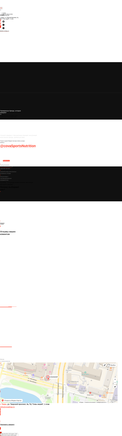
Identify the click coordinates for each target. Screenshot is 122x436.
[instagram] (3, 22)
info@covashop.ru (4, 31)
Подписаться (6, 160)
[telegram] (3, 28)
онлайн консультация (6, 166)
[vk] (3, 25)
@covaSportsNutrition (18, 146)
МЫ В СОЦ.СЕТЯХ (8, 14)
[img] (0, 20)
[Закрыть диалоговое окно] (1, 8)
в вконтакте (12, 306)
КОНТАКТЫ (6, 15)
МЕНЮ (2, 15)
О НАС (4, 13)
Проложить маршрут (7, 419)
